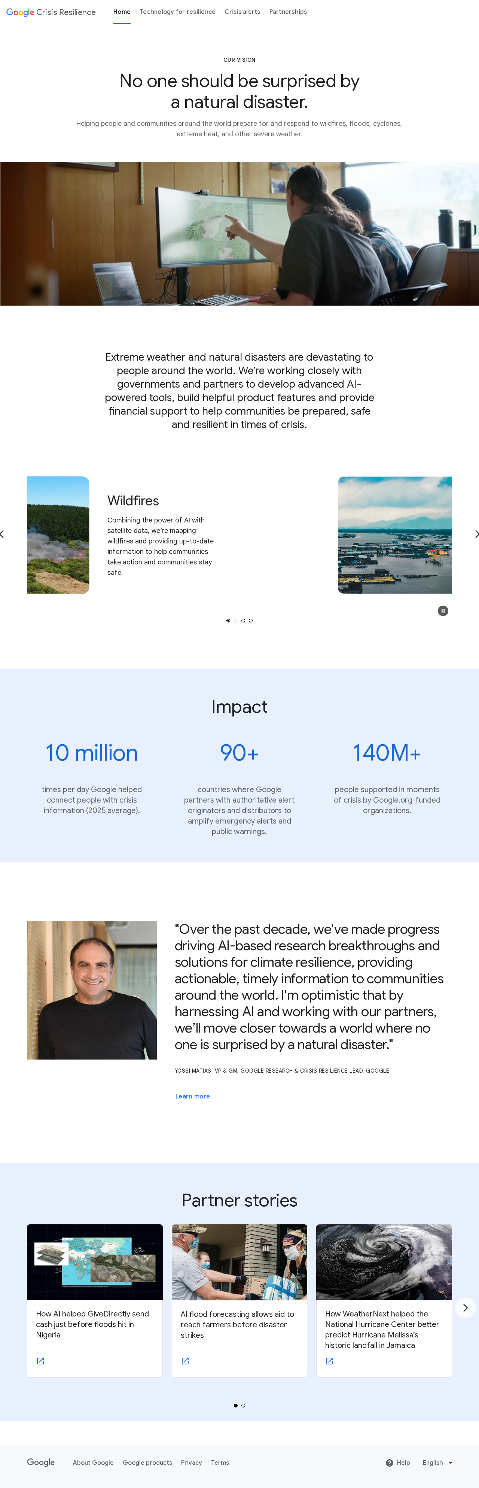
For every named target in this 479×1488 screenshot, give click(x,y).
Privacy (191, 1463)
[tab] (228, 620)
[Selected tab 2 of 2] (243, 1405)
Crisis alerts (242, 12)
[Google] (41, 1462)
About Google (93, 1463)
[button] (443, 611)
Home (122, 12)
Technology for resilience (178, 12)
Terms (220, 1463)
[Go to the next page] (465, 1307)
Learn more (193, 1096)
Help (403, 1463)
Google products (147, 1463)
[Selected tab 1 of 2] (236, 1405)
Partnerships (288, 12)
